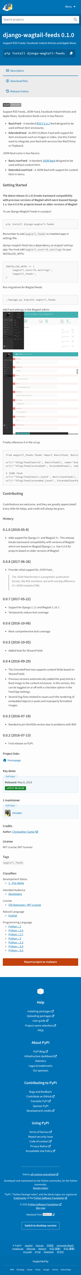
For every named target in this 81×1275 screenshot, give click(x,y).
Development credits (39, 1111)
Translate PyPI (39, 1101)
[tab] (40, 71)
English (12, 916)
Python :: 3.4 (15, 946)
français (40, 1245)
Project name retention (39, 1025)
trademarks (20, 1198)
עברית (38, 1252)
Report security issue (40, 1137)
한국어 (60, 1252)
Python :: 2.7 (15, 934)
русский (27, 1252)
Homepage (14, 760)
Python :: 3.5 (15, 950)
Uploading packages (39, 1016)
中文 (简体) (55, 1248)
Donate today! (40, 1188)
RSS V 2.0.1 (43, 123)
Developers (15, 894)
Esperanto (49, 1252)
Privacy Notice (39, 1146)
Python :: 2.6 (15, 930)
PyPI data (10, 776)
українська (17, 1248)
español (29, 1245)
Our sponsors (40, 1070)
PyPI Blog (39, 1051)
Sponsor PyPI (40, 1106)
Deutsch (42, 1248)
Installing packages (39, 1011)
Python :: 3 (14, 938)
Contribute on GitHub (39, 1096)
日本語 (50, 1245)
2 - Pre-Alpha (16, 883)
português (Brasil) (65, 1245)
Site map (40, 1208)
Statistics (40, 1061)
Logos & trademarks (40, 1066)
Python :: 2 (14, 926)
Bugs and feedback (40, 1092)
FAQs (41, 1030)
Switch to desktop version (41, 1225)
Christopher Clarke (23, 832)
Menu (68, 7)
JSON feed (49, 161)
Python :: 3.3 (15, 942)
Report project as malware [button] (40, 962)
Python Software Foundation (49, 1198)
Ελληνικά (31, 1248)
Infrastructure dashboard (39, 1056)
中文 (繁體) (69, 1248)
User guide (39, 1021)
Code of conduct (39, 1141)
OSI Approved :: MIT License (24, 905)
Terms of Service (39, 1132)
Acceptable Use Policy (39, 1151)
